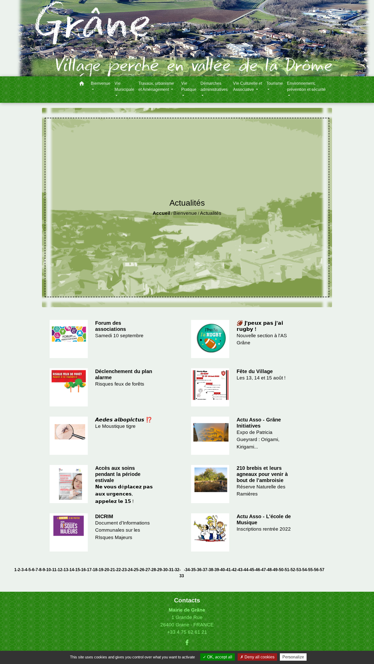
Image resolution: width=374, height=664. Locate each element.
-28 (153, 570)
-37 (204, 570)
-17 (89, 570)
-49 (275, 570)
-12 (59, 570)
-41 (228, 570)
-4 (25, 570)
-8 (39, 570)
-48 (269, 570)
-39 (216, 570)
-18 (94, 570)
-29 (159, 570)
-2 (18, 570)
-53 (298, 570)
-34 (187, 570)
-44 (245, 570)
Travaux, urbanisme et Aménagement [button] (156, 86)
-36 (199, 570)
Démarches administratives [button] (214, 86)
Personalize (293, 657)
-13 (65, 570)
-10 (48, 570)
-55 (310, 570)
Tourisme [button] (274, 83)
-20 (106, 570)
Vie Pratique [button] (188, 86)
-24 (130, 570)
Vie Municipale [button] (124, 86)
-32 (176, 570)
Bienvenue (185, 213)
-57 (321, 570)
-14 (71, 570)
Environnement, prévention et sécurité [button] (306, 86)
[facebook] (187, 642)
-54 (304, 570)
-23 (124, 570)
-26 (141, 570)
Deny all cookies (259, 657)
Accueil (161, 213)
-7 (36, 570)
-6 (32, 570)
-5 (29, 570)
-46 (257, 570)
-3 (22, 570)
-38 (210, 570)
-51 (286, 570)
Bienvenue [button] (100, 83)
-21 (112, 570)
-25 (135, 570)
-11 (53, 570)
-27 (147, 570)
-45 (251, 570)
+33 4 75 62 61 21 (187, 632)
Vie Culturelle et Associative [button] (247, 86)
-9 (43, 570)
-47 (263, 570)
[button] (82, 84)
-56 (316, 570)
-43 (239, 570)
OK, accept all (219, 657)
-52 (292, 570)
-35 (193, 570)
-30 (165, 570)
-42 (234, 570)
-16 (83, 570)
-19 (100, 570)
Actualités (210, 213)
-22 (118, 570)
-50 (280, 570)
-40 (222, 570)
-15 (77, 570)
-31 (171, 570)
